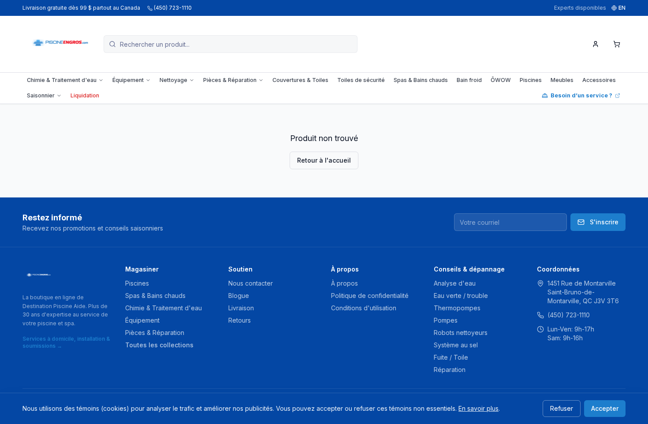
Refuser (561, 408)
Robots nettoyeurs (461, 332)
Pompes (446, 320)
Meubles (562, 80)
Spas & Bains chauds (421, 80)
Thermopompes (457, 308)
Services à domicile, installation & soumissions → (66, 342)
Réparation (450, 369)
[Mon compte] (595, 44)
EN (622, 7)
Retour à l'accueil (324, 160)
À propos (344, 283)
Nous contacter (250, 283)
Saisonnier (41, 95)
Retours (239, 320)
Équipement (128, 80)
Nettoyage (173, 80)
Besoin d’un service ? (581, 95)
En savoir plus (478, 408)
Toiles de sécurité (361, 80)
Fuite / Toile (451, 357)
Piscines (531, 80)
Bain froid (469, 80)
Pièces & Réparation (230, 80)
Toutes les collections (159, 345)
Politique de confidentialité (370, 295)
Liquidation (85, 95)
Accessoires (599, 80)
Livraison (241, 308)
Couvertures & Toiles (300, 80)
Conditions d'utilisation (363, 308)
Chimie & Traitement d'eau (62, 80)
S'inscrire (604, 222)
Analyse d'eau (455, 283)
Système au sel (456, 345)
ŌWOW (501, 80)
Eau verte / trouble (461, 295)
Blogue (238, 295)
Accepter (604, 408)
